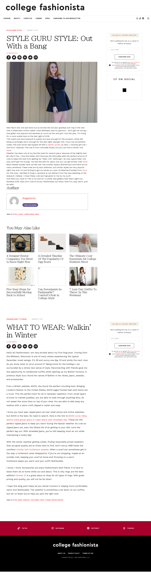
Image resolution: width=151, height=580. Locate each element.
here (8, 150)
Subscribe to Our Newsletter (66, 18)
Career (39, 18)
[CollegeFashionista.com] (45, 8)
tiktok (24, 528)
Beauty (17, 18)
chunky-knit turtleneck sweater (32, 449)
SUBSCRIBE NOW (124, 57)
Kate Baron (12, 342)
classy (20, 214)
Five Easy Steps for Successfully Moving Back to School (18, 292)
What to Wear (20, 319)
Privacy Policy (74, 553)
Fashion (7, 18)
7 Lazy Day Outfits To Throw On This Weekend (82, 292)
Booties (14, 214)
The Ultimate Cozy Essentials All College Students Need (82, 259)
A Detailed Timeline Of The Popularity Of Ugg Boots (50, 259)
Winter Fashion (57, 500)
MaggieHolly (13, 53)
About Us (61, 553)
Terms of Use (87, 553)
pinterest (95, 528)
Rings (20, 500)
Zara (85, 170)
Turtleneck (34, 500)
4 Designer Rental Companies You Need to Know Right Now (19, 259)
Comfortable (29, 214)
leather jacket (54, 145)
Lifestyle (28, 18)
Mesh (37, 214)
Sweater (26, 500)
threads (130, 528)
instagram (59, 528)
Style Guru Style (14, 30)
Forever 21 (21, 475)
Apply (47, 18)
